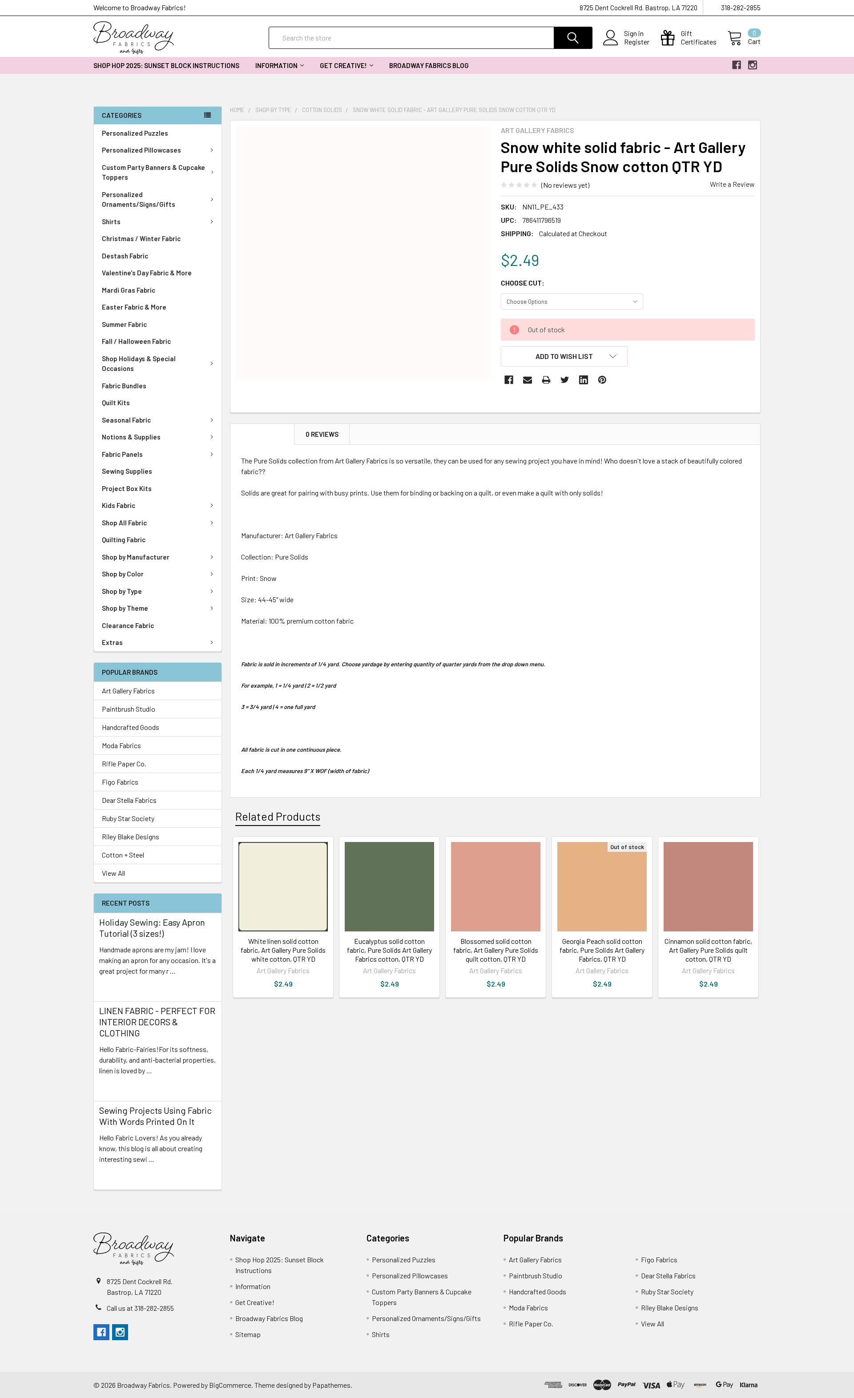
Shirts (111, 222)
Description (262, 434)
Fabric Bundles (124, 386)
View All (113, 873)
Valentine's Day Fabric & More (147, 273)
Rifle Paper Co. (124, 763)
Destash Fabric (125, 256)
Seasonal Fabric (126, 420)
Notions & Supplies (131, 437)
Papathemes (331, 1385)
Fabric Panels (122, 454)
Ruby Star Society (128, 818)
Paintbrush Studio (128, 709)
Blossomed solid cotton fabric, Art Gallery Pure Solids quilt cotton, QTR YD (495, 950)
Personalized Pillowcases (141, 150)
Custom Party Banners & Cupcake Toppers (153, 172)
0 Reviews (322, 434)
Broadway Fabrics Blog (429, 65)
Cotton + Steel (123, 854)
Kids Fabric (118, 505)
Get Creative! (343, 65)
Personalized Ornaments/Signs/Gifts (138, 199)
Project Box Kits (127, 488)
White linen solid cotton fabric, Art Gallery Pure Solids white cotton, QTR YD (283, 950)
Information (276, 65)
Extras (112, 642)
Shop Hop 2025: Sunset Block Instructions (166, 65)
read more (114, 987)
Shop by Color (123, 574)
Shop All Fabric (124, 523)
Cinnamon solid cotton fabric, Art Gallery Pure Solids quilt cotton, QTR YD (708, 950)
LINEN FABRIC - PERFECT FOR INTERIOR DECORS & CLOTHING (157, 1021)
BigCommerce (230, 1385)
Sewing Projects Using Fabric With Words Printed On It (155, 1116)
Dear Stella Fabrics (129, 800)
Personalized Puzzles (135, 133)
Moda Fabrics (121, 745)
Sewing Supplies (127, 471)
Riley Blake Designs (130, 836)
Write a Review (732, 184)
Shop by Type (122, 591)
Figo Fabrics (120, 782)
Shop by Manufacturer (135, 557)
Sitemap (248, 1334)
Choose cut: (522, 282)
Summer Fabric (124, 324)
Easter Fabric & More (134, 307)
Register (636, 42)
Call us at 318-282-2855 (140, 1308)
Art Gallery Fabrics (128, 690)
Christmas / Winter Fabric (141, 238)
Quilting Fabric (123, 540)
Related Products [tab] (277, 816)
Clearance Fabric (128, 625)
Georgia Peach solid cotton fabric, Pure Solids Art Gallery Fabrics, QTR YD (602, 950)
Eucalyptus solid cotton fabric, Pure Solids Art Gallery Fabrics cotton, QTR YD (389, 950)
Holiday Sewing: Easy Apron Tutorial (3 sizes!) (152, 928)
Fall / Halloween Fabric (136, 341)
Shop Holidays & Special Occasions (139, 364)
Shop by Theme (125, 608)
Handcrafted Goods (130, 727)
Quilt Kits (116, 403)
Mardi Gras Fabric (128, 290)
